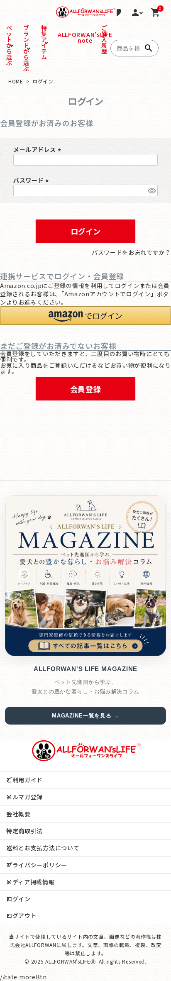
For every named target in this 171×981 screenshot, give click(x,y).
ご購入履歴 (102, 39)
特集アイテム (44, 42)
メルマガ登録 (24, 797)
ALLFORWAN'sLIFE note (61, 37)
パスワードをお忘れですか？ (131, 252)
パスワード (32, 180)
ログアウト (21, 915)
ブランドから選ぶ (26, 48)
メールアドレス (38, 149)
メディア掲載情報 (30, 882)
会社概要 (18, 814)
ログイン (18, 899)
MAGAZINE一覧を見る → (85, 716)
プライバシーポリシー (36, 865)
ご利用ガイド (24, 780)
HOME (15, 81)
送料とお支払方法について (42, 848)
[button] (85, 315)
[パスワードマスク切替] (151, 190)
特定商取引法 (24, 831)
